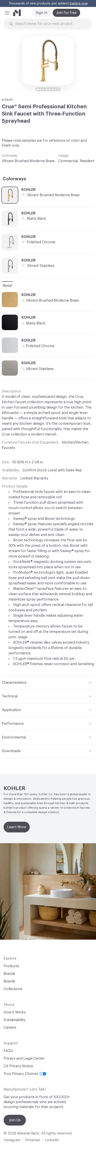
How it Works (15, 1012)
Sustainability (14, 1020)
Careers (10, 1027)
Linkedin (52, 1140)
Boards (9, 981)
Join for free (66, 13)
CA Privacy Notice (18, 1066)
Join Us (15, 1120)
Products (11, 966)
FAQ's (8, 1051)
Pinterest (32, 1140)
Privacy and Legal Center (24, 1058)
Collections (13, 989)
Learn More (16, 827)
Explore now (79, 3)
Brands (9, 974)
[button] (7, 12)
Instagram (12, 1140)
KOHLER (7, 99)
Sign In (41, 13)
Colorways (14, 179)
